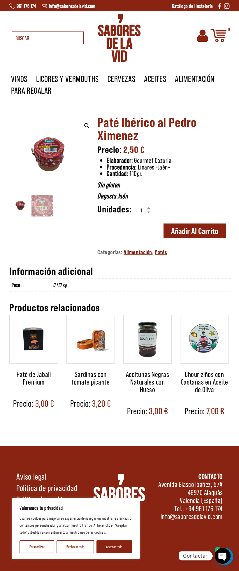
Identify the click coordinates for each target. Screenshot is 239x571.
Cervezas (121, 78)
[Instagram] (227, 5)
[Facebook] (219, 5)
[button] (87, 126)
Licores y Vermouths (67, 78)
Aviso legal (31, 476)
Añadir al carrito (194, 231)
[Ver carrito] (218, 35)
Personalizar (37, 546)
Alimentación (195, 78)
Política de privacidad (47, 487)
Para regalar (31, 90)
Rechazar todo (75, 546)
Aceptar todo (114, 546)
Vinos (19, 78)
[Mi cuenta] (202, 35)
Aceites (155, 78)
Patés (161, 251)
